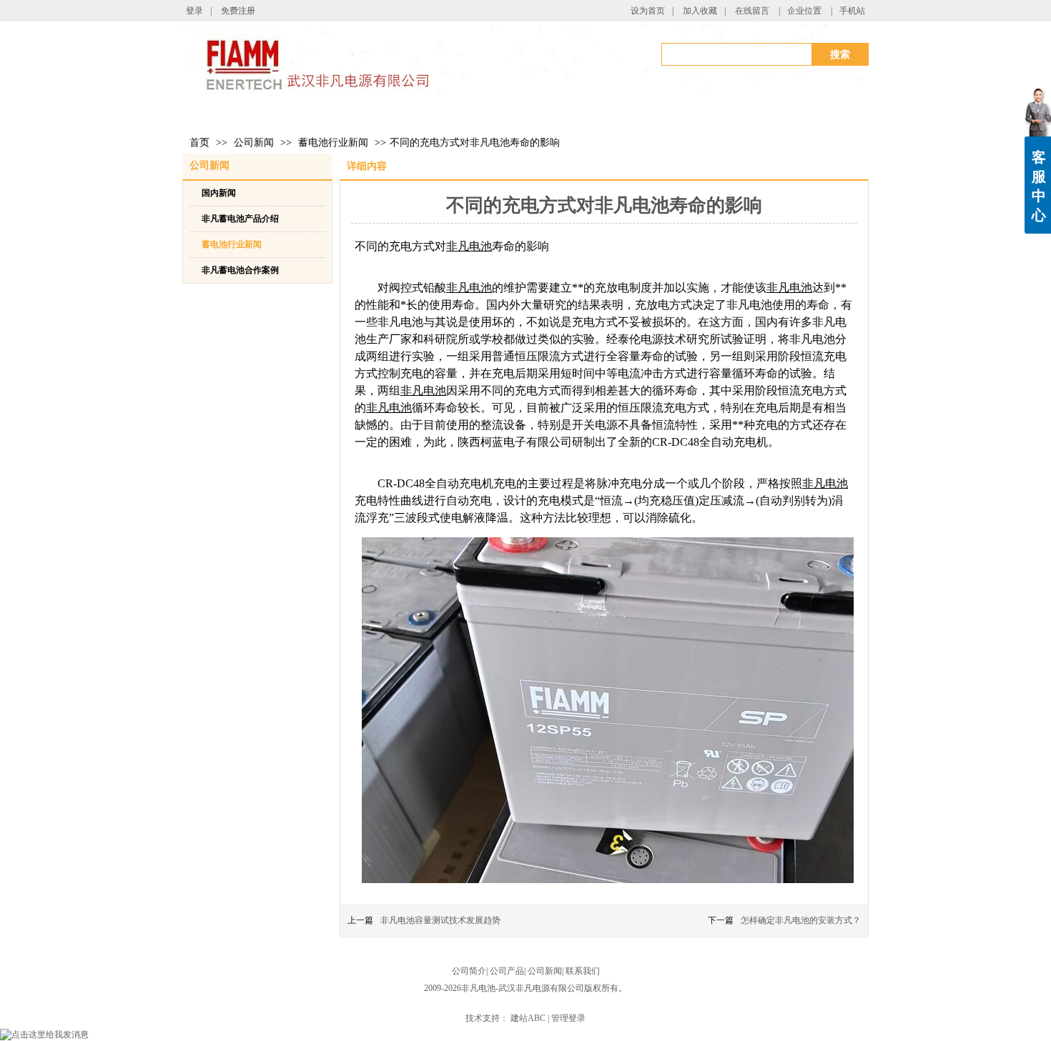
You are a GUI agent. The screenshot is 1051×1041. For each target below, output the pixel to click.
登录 (194, 11)
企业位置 (804, 11)
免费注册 (238, 11)
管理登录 (568, 1018)
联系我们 (583, 971)
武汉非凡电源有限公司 (541, 988)
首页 (199, 142)
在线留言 (752, 11)
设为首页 (648, 11)
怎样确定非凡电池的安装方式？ (801, 920)
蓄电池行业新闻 (333, 142)
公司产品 (507, 971)
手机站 (852, 11)
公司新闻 (254, 142)
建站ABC (528, 1018)
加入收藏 (700, 11)
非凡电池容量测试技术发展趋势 (440, 920)
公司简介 (469, 971)
